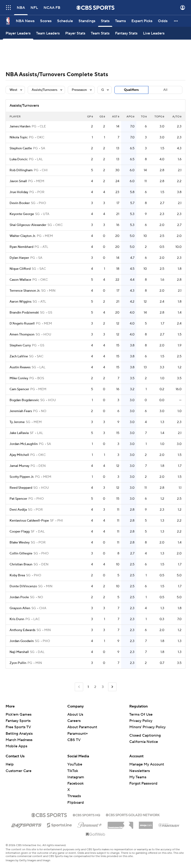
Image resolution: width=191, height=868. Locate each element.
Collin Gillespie (21, 553)
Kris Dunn (17, 619)
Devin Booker (20, 203)
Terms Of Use (141, 714)
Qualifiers (131, 90)
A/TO (176, 116)
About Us (75, 714)
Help (10, 764)
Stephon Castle (21, 148)
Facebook (75, 783)
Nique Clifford (20, 269)
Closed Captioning (145, 735)
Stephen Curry (20, 345)
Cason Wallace (20, 280)
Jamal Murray (19, 466)
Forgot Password (143, 783)
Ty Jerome (17, 422)
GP (89, 116)
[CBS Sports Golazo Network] (133, 814)
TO (143, 116)
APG (129, 116)
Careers (74, 720)
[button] (8, 7)
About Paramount (82, 727)
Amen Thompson (22, 334)
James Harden (20, 126)
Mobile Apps (16, 746)
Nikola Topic (19, 137)
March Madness (19, 740)
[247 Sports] (26, 824)
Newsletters (139, 771)
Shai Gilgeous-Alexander (28, 225)
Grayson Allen (20, 608)
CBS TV (74, 740)
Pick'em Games (18, 714)
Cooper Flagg (20, 532)
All (165, 90)
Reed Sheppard (21, 488)
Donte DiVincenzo (23, 586)
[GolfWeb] (95, 834)
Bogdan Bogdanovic (24, 400)
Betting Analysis (19, 733)
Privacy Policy (140, 720)
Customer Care (18, 771)
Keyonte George (22, 214)
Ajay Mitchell (19, 455)
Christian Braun (21, 564)
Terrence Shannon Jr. (25, 291)
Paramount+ (77, 733)
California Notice (143, 741)
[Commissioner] (120, 823)
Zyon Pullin (18, 663)
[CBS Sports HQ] (86, 814)
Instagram (75, 777)
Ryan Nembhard (21, 247)
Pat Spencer (18, 499)
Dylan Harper (19, 258)
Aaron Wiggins (20, 302)
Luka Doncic (19, 159)
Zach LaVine (19, 356)
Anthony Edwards (22, 630)
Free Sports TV (18, 727)
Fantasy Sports (18, 720)
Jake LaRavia (19, 433)
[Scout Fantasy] (169, 825)
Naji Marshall (19, 652)
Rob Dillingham (21, 170)
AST (114, 116)
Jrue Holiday (19, 192)
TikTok (72, 771)
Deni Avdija (18, 510)
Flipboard (75, 802)
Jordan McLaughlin (24, 444)
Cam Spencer (19, 389)
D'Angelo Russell (22, 323)
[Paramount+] (90, 824)
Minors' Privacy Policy (147, 727)
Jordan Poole (19, 597)
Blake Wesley (20, 542)
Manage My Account (146, 764)
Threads (74, 796)
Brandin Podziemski (24, 313)
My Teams (137, 777)
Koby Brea (17, 575)
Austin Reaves (20, 367)
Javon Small (18, 181)
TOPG (158, 116)
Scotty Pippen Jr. (22, 477)
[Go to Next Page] (112, 687)
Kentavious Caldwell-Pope (29, 521)
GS (101, 116)
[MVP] (146, 823)
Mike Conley (19, 378)
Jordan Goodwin (22, 641)
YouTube (74, 764)
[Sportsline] (59, 824)
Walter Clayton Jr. (23, 236)
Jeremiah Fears (21, 411)
